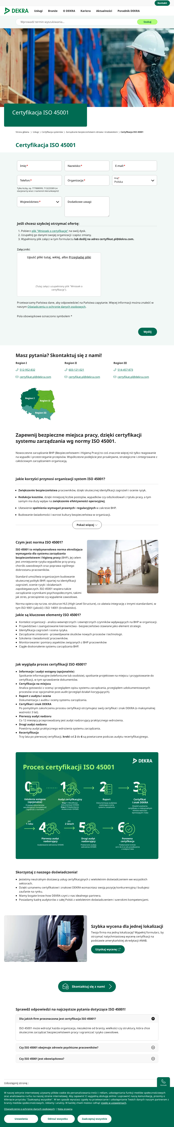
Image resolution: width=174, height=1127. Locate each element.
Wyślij (148, 332)
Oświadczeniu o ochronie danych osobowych (57, 307)
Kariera (86, 11)
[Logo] (17, 11)
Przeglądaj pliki (80, 257)
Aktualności (104, 11)
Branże (53, 11)
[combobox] (134, 180)
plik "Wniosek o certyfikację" (50, 231)
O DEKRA (69, 11)
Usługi (38, 11)
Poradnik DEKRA (129, 11)
